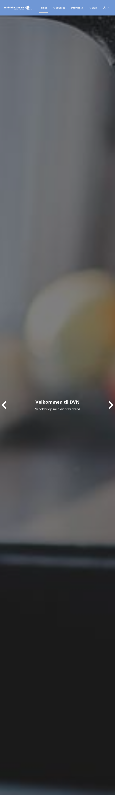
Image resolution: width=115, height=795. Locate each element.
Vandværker (59, 7)
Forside (43, 7)
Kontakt (93, 7)
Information (77, 7)
